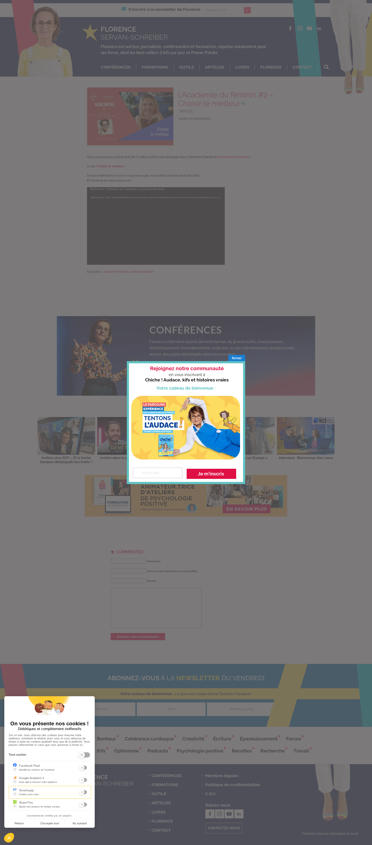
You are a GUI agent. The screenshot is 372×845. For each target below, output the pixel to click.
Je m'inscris (211, 474)
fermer (237, 358)
